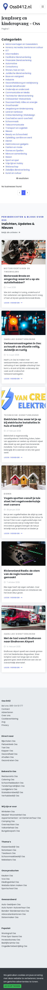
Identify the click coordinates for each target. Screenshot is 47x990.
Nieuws (9, 131)
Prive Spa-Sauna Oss (12, 936)
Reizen (9, 156)
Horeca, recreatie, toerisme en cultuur (24, 47)
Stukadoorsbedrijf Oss (12, 792)
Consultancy (12, 66)
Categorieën (12, 39)
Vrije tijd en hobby (14, 163)
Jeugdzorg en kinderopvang (19, 108)
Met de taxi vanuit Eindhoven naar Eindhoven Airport (22, 639)
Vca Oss (6, 878)
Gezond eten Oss (10, 760)
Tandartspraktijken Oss (13, 786)
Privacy (5, 725)
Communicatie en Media (17, 92)
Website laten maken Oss (14, 885)
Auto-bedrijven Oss (11, 904)
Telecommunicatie (15, 124)
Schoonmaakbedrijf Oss (13, 856)
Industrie (10, 79)
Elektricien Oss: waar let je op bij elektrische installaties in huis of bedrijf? (22, 423)
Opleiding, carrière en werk (19, 137)
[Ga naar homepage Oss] (17, 6)
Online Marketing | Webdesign (20, 115)
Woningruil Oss (9, 933)
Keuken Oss (7, 875)
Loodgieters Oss (9, 789)
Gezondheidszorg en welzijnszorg (22, 82)
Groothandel (12, 105)
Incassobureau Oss (11, 939)
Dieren (9, 140)
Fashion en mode (14, 147)
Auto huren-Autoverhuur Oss (16, 907)
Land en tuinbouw (14, 111)
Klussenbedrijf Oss (10, 846)
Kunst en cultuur (13, 173)
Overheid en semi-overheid (19, 118)
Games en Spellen (14, 150)
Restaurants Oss (10, 776)
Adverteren (7, 712)
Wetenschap (12, 166)
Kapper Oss (7, 750)
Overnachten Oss (10, 824)
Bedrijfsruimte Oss (10, 942)
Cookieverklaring (10, 718)
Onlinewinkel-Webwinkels (18, 98)
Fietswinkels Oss (9, 744)
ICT (7, 50)
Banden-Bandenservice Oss (15, 910)
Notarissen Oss (9, 850)
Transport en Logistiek (16, 128)
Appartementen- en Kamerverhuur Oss (21, 818)
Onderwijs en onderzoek (17, 89)
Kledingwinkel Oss (10, 882)
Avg (3, 721)
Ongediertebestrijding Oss (14, 946)
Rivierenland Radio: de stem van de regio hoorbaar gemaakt (22, 574)
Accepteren (12, 986)
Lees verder (12, 303)
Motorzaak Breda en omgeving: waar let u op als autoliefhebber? (21, 279)
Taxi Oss (6, 747)
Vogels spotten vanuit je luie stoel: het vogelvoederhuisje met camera (22, 501)
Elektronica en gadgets (17, 144)
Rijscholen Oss (8, 741)
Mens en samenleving (16, 153)
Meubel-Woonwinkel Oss (14, 814)
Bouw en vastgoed (15, 76)
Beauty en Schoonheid (16, 134)
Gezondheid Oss (9, 754)
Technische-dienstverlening (19, 95)
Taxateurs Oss (9, 853)
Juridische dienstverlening (18, 73)
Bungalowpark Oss (11, 830)
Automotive (11, 63)
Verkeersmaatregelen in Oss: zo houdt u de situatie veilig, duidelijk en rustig (22, 347)
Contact (6, 709)
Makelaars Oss (9, 859)
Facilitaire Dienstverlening (18, 57)
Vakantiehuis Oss (10, 827)
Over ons (6, 715)
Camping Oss (8, 821)
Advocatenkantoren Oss (14, 914)
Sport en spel (12, 160)
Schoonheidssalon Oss (12, 782)
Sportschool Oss (10, 888)
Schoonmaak (12, 121)
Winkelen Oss (8, 811)
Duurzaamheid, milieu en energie (21, 102)
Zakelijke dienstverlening (18, 169)
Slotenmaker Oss (10, 917)
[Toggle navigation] (42, 7)
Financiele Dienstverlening (18, 60)
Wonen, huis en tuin (15, 69)
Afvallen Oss (8, 757)
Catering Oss (8, 779)
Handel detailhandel (15, 86)
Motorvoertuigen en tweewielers (22, 44)
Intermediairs (12, 53)
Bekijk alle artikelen (10, 232)
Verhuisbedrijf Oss (10, 795)
